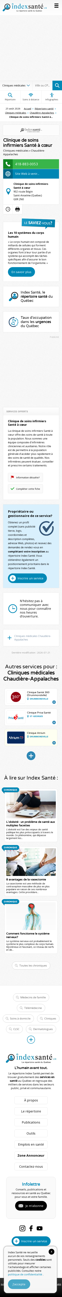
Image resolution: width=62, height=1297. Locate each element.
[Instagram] (22, 1228)
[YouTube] (39, 1228)
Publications (31, 1122)
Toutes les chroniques (33, 965)
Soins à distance (31, 99)
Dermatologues (43, 1029)
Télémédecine (33, 1008)
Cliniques (50, 1018)
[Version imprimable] (17, 209)
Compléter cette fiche (28, 488)
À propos (31, 1100)
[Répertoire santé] (31, 1040)
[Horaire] (8, 209)
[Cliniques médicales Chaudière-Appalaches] (31, 756)
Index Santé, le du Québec (37, 296)
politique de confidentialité (25, 1274)
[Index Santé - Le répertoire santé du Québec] (24, 7)
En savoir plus (21, 272)
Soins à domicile (20, 1018)
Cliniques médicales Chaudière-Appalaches (32, 637)
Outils (31, 1133)
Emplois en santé (31, 1144)
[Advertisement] (31, 48)
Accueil (27, 108)
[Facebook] (31, 1228)
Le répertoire (31, 1111)
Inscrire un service (30, 578)
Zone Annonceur (31, 1155)
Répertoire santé (44, 108)
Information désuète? (28, 477)
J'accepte (19, 1284)
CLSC (16, 1029)
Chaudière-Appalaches (42, 112)
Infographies (51, 99)
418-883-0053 (26, 163)
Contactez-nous (31, 1166)
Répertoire (10, 99)
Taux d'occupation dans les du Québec (36, 322)
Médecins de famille (33, 997)
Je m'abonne (34, 1206)
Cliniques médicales (15, 112)
